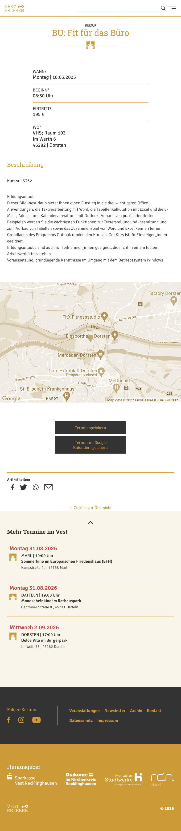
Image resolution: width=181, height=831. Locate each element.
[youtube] (36, 720)
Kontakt (154, 710)
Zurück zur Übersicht (92, 507)
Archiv (136, 710)
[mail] (48, 488)
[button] (90, 523)
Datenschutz (81, 720)
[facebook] (12, 488)
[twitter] (23, 488)
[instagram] (21, 720)
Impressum (107, 720)
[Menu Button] (172, 8)
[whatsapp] (36, 488)
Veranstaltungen (84, 710)
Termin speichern (90, 427)
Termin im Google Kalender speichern (90, 445)
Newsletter (114, 710)
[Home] (14, 8)
